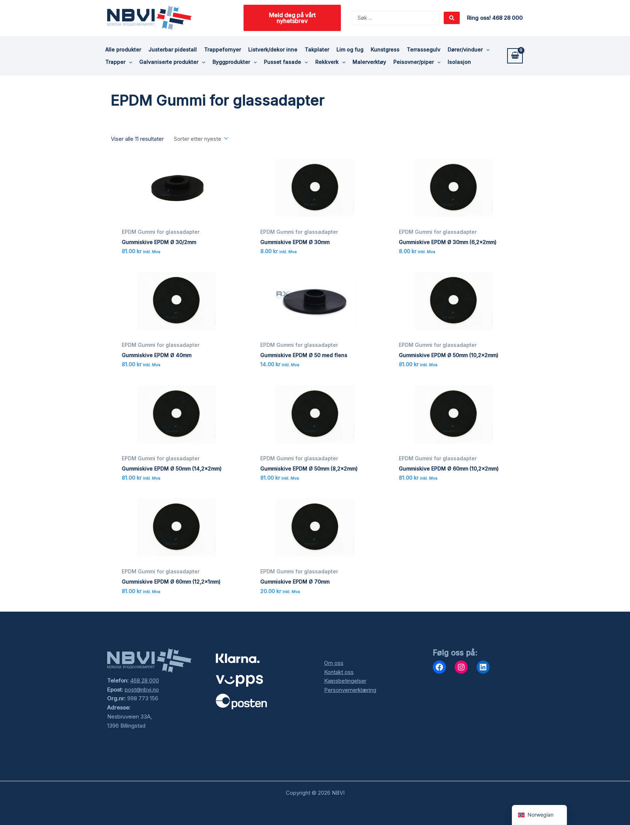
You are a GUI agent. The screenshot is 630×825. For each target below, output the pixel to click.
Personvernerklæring (350, 689)
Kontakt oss (339, 672)
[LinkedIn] (483, 667)
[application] (486, 49)
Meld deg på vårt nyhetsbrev (292, 17)
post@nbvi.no (142, 689)
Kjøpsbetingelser (345, 680)
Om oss (333, 662)
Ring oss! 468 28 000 (495, 17)
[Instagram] (461, 667)
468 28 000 (144, 680)
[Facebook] (439, 667)
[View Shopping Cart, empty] (515, 55)
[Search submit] (452, 18)
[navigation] (539, 815)
